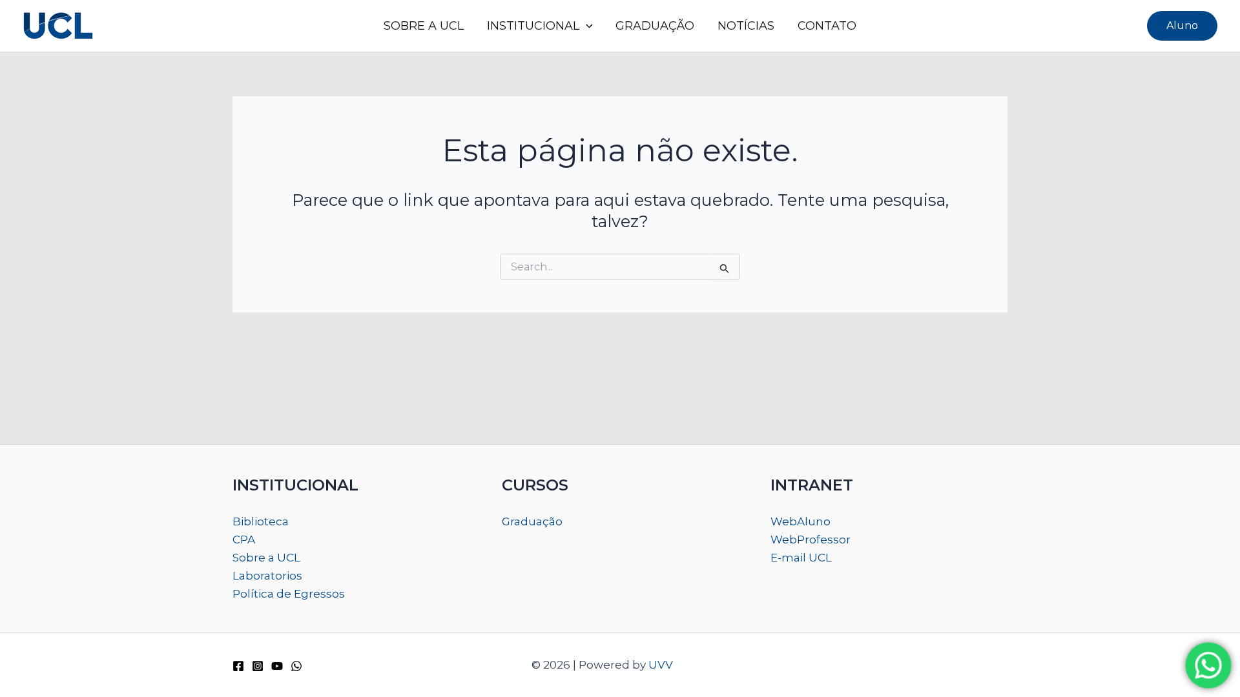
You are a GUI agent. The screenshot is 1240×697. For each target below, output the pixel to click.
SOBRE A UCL (424, 26)
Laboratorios (267, 575)
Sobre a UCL (266, 557)
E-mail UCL (801, 557)
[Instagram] (258, 666)
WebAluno (800, 521)
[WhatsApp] (296, 666)
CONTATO (827, 26)
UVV (660, 664)
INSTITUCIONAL (533, 26)
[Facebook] (238, 666)
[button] (586, 26)
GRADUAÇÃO (654, 26)
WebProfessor (810, 539)
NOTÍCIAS (746, 26)
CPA (243, 539)
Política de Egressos (288, 593)
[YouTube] (277, 666)
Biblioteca (260, 521)
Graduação (532, 521)
